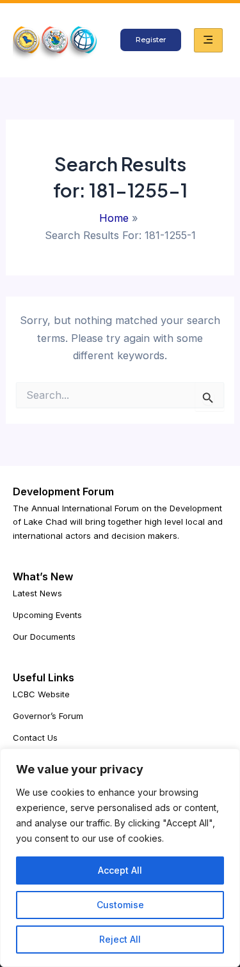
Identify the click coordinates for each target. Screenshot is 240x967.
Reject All (120, 939)
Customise (120, 904)
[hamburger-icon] (208, 40)
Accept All (120, 870)
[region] (120, 857)
